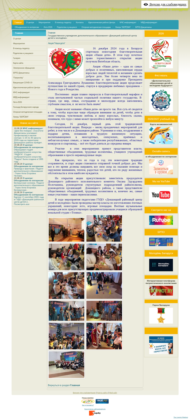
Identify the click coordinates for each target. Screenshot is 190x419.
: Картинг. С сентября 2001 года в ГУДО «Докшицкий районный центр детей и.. (29, 197)
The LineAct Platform (181, 417)
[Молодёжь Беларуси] (161, 272)
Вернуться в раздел (64, 385)
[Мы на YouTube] (161, 203)
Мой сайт (113, 393)
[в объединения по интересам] (161, 175)
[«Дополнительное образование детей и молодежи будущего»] (161, 112)
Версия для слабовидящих (84, 393)
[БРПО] (161, 247)
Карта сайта (102, 393)
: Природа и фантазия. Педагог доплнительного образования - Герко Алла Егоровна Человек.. (29, 170)
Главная (19, 33)
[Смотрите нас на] (161, 225)
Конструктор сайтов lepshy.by (95, 409)
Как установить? (88, 405)
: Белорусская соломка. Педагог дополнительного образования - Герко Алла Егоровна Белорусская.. (29, 184)
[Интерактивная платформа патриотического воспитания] (161, 296)
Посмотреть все (21, 204)
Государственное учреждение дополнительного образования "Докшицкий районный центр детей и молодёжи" (99, 9)
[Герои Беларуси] (161, 324)
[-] (161, 355)
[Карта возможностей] (161, 145)
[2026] (161, 69)
